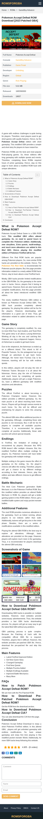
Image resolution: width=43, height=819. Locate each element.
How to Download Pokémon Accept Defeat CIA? (23, 216)
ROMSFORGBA (12, 3)
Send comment (10, 796)
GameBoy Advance (23, 60)
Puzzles (11, 183)
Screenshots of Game (13, 194)
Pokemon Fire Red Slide (13, 266)
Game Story (12, 181)
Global (18, 76)
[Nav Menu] (40, 3)
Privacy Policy (16, 808)
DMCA (26, 808)
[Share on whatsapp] (16, 753)
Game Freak (21, 65)
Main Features (10, 202)
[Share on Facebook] (3, 753)
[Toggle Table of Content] (36, 175)
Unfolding (20, 70)
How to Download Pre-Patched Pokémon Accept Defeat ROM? (23, 211)
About (6, 808)
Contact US (35, 808)
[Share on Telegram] (11, 753)
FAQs (7, 205)
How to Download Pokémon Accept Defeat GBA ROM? (22, 198)
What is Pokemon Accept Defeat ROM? (19, 178)
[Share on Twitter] (7, 753)
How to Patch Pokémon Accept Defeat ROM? (23, 207)
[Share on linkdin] (20, 753)
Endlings (11, 186)
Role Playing (21, 81)
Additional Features (14, 191)
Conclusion (9, 220)
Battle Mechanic (13, 188)
